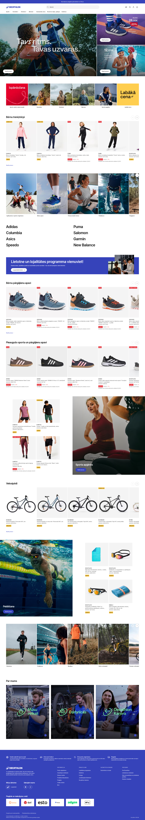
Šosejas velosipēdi (134, 666)
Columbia (14, 233)
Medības (70, 666)
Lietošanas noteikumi (127, 772)
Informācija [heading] (61, 767)
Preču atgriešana (61, 770)
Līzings (81, 775)
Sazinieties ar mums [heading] (106, 767)
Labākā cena (128, 107)
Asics (10, 239)
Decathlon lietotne (84, 780)
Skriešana (9, 666)
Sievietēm (15, 11)
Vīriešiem (23, 11)
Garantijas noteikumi (62, 772)
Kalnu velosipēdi (103, 666)
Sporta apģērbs (106, 107)
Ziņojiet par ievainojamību (13, 813)
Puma (78, 226)
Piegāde (59, 780)
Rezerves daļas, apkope (53, 11)
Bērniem (31, 11)
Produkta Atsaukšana (63, 777)
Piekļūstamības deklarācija (29, 813)
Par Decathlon (126, 770)
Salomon (80, 233)
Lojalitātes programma (85, 770)
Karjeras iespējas (126, 779)
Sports (8, 11)
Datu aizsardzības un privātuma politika (130, 776)
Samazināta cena (40, 11)
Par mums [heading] (125, 767)
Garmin (79, 239)
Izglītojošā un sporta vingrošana (14, 215)
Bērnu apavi (40, 215)
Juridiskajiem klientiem (85, 777)
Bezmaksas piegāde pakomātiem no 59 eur (72, 1)
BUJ (58, 785)
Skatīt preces (8, 71)
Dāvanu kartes (61, 775)
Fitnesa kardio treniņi (73, 215)
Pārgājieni (132, 215)
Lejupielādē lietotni (18, 270)
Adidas (12, 226)
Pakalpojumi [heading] (82, 767)
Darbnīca (64, 11)
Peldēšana (101, 215)
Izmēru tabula (60, 782)
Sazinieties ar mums (106, 770)
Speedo (12, 245)
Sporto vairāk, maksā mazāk (17, 107)
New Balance (84, 245)
